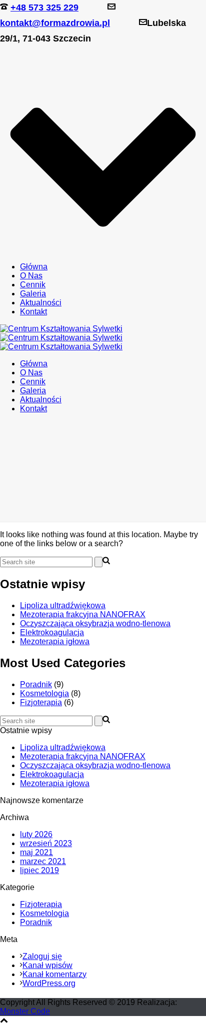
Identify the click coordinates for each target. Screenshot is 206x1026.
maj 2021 (36, 852)
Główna (34, 266)
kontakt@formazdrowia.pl (55, 23)
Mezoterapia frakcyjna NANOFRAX (83, 614)
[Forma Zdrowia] (61, 337)
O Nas (31, 275)
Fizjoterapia (41, 702)
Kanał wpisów (47, 965)
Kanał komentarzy (54, 974)
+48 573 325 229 (44, 7)
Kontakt (33, 311)
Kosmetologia (44, 693)
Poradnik (36, 684)
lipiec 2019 (39, 870)
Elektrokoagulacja (52, 632)
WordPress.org (49, 983)
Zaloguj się (42, 956)
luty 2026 (36, 834)
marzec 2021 (43, 861)
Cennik (33, 284)
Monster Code (25, 1011)
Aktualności (41, 302)
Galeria (33, 293)
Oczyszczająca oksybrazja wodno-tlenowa (95, 623)
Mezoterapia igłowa (55, 641)
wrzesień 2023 (46, 843)
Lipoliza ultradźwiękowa (63, 605)
